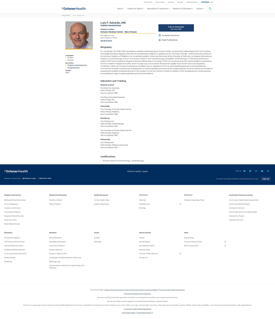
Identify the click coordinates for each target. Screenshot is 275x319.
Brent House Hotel (191, 246)
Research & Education (182, 9)
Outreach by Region (236, 216)
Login (211, 2)
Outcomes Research (57, 246)
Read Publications (169, 40)
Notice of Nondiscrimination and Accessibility (141, 290)
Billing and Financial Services (14, 200)
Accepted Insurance (170, 35)
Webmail (142, 200)
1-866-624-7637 (44, 178)
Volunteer (97, 242)
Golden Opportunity (101, 204)
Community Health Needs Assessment (244, 200)
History (141, 238)
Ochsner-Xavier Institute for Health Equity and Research (66, 267)
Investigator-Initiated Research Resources (65, 258)
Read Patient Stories (12, 224)
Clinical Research (55, 238)
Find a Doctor (148, 2)
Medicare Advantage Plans (194, 200)
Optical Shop (189, 238)
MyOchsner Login (29, 178)
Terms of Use (165, 290)
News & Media (144, 250)
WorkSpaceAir (144, 204)
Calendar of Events (236, 220)
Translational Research (57, 242)
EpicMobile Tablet (128, 313)
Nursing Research (56, 250)
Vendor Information (178, 290)
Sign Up (267, 179)
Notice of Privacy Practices (114, 290)
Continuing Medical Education (15, 254)
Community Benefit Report (239, 204)
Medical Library (9, 258)
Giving (96, 232)
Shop (186, 232)
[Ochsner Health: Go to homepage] (74, 8)
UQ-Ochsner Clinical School (14, 242)
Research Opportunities (58, 254)
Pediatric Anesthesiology (111, 25)
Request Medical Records (14, 216)
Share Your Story (10, 220)
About (120, 9)
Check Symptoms (192, 2)
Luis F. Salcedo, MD (78, 15)
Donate (97, 238)
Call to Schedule (176, 28)
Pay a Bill (180, 2)
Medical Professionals (58, 195)
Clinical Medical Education (14, 246)
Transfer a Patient (55, 200)
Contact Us (143, 258)
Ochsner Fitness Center (193, 242)
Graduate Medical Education (14, 250)
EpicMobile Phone (144, 313)
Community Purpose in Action (241, 195)
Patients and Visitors (12, 195)
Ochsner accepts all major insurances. (137, 294)
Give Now (171, 2)
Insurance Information (12, 208)
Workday (142, 208)
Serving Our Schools (236, 208)
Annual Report (144, 242)
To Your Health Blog (101, 200)
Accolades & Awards (146, 246)
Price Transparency (11, 204)
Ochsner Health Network (148, 254)
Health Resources (101, 195)
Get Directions (106, 40)
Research (53, 232)
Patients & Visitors (134, 9)
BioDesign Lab (54, 262)
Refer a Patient (55, 204)
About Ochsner (145, 232)
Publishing (8, 262)
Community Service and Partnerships (243, 212)
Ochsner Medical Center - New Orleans (118, 32)
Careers (199, 9)
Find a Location (160, 2)
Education (8, 232)
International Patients (12, 212)
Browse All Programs (12, 238)
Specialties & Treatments (157, 9)
